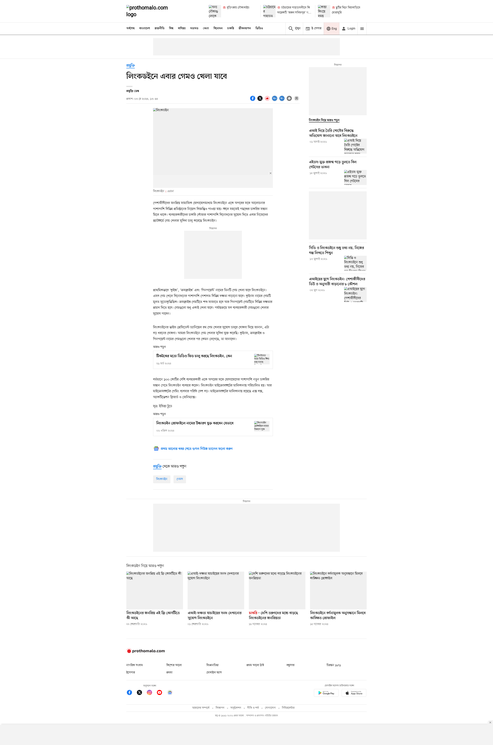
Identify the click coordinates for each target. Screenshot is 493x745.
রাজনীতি (159, 28)
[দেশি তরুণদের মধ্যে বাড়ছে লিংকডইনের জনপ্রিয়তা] (277, 590)
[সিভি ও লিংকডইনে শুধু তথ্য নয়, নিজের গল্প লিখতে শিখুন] (355, 263)
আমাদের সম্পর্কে (201, 708)
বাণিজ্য (182, 28)
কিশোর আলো (174, 665)
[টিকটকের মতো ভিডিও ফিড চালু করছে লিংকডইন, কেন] (262, 359)
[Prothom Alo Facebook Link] (131, 693)
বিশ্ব (171, 28)
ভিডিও (259, 28)
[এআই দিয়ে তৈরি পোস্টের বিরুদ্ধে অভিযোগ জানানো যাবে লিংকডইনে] (355, 146)
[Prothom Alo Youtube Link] (161, 693)
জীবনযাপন (245, 28)
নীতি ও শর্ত (253, 708)
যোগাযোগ (270, 708)
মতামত (194, 28)
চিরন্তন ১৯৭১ (334, 665)
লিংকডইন (161, 479)
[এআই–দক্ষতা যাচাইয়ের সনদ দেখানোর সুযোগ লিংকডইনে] (216, 590)
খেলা (206, 28)
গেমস (180, 479)
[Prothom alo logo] (145, 652)
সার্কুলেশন (236, 708)
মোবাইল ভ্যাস (214, 673)
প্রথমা (169, 673)
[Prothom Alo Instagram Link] (151, 693)
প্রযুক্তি (130, 66)
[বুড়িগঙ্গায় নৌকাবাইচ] (215, 11)
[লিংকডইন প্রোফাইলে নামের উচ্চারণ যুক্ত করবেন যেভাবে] (262, 426)
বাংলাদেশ (144, 28)
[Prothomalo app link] (326, 693)
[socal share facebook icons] (253, 100)
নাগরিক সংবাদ (134, 665)
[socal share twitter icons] (260, 100)
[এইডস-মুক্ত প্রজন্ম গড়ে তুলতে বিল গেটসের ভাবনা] (355, 177)
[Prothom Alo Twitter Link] (141, 693)
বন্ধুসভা (291, 665)
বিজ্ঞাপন (220, 708)
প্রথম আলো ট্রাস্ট (255, 665)
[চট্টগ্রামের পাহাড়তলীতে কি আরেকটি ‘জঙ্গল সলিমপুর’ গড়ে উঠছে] (269, 11)
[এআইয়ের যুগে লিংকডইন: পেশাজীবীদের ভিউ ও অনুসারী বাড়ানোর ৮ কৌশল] (355, 294)
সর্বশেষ (131, 28)
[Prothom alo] (152, 11)
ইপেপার (130, 673)
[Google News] (169, 693)
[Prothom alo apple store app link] (354, 693)
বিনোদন (218, 28)
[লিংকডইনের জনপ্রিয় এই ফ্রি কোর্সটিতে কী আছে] (154, 590)
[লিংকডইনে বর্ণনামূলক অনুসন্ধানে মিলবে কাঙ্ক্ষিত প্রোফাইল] (338, 590)
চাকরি (230, 28)
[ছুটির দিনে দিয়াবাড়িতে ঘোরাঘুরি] (324, 11)
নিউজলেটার (288, 708)
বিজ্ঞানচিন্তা (212, 665)
